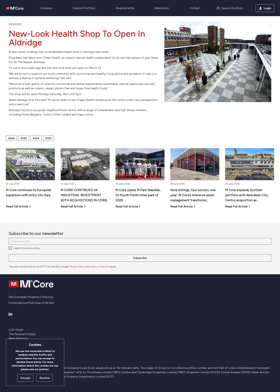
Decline (45, 378)
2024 (36, 138)
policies (44, 369)
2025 (24, 138)
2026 (11, 138)
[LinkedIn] (10, 314)
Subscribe (140, 258)
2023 (48, 138)
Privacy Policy (77, 266)
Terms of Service (99, 266)
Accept (25, 378)
